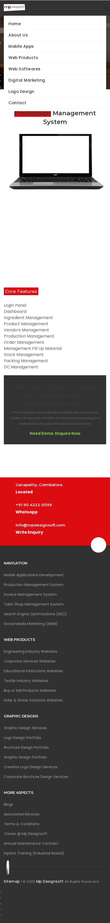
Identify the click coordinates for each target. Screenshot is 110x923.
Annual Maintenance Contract (31, 843)
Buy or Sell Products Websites (30, 690)
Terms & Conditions (21, 823)
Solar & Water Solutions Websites (33, 700)
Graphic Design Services (25, 727)
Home (14, 23)
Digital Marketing (26, 80)
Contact (17, 102)
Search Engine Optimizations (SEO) (35, 614)
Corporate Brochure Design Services (36, 776)
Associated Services (21, 814)
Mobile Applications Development (34, 575)
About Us (18, 35)
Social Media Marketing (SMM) (31, 623)
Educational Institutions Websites (33, 671)
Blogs (8, 804)
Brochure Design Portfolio (26, 747)
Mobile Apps (21, 46)
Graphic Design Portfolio (25, 757)
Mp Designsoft (50, 881)
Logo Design (21, 91)
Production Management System (33, 584)
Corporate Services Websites (30, 661)
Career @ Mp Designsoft (25, 833)
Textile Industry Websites (26, 680)
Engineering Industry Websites (30, 651)
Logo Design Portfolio (22, 737)
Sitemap (12, 881)
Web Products (23, 57)
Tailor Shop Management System (34, 604)
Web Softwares (24, 69)
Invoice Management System (30, 594)
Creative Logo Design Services (31, 767)
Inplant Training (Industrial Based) (34, 853)
